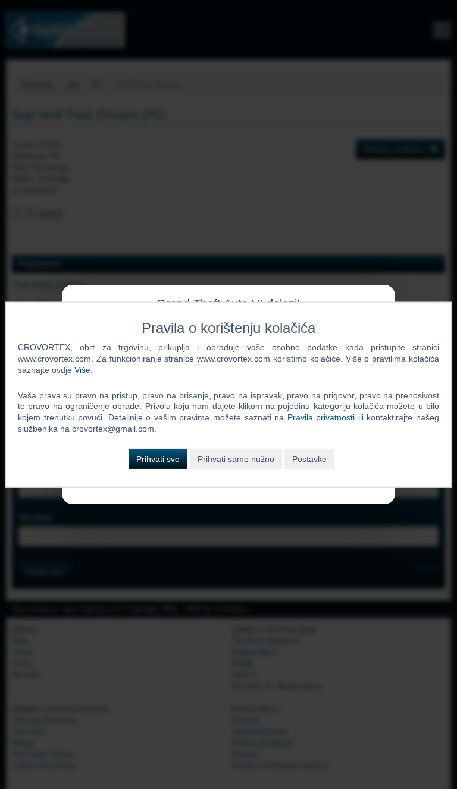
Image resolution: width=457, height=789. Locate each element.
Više (82, 369)
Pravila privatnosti (321, 417)
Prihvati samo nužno (236, 459)
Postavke (309, 459)
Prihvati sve (158, 459)
